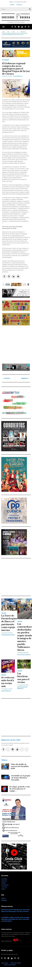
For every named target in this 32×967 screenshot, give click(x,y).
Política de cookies (15, 963)
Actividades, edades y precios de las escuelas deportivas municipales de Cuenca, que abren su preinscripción (15, 919)
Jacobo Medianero (6, 691)
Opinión (12, 4)
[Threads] (22, 749)
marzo (13, 32)
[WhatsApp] (26, 749)
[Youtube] (17, 749)
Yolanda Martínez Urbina (8, 635)
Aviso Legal (4, 963)
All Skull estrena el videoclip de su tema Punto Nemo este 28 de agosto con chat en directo (15, 910)
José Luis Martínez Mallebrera (22, 687)
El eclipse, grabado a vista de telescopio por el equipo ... (19, 789)
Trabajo (3, 883)
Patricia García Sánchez (23, 654)
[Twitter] (8, 749)
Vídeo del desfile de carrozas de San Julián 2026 (20, 766)
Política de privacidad (10, 965)
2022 (8, 32)
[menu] (3, 26)
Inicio (3, 32)
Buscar (30, 9)
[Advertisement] (16, 344)
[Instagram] (12, 749)
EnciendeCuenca (17, 76)
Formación (4, 887)
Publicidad (19, 4)
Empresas (4, 881)
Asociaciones (5, 885)
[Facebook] (3, 749)
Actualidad (22, 32)
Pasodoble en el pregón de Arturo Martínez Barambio (20, 778)
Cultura (3, 889)
